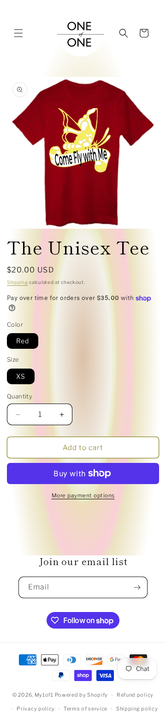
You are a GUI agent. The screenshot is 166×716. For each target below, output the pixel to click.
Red (22, 341)
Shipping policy (137, 708)
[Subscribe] (137, 587)
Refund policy (135, 695)
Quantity (19, 396)
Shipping (17, 282)
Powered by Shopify (81, 695)
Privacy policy (36, 708)
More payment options (83, 495)
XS (20, 376)
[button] (18, 33)
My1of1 (44, 695)
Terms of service (85, 708)
